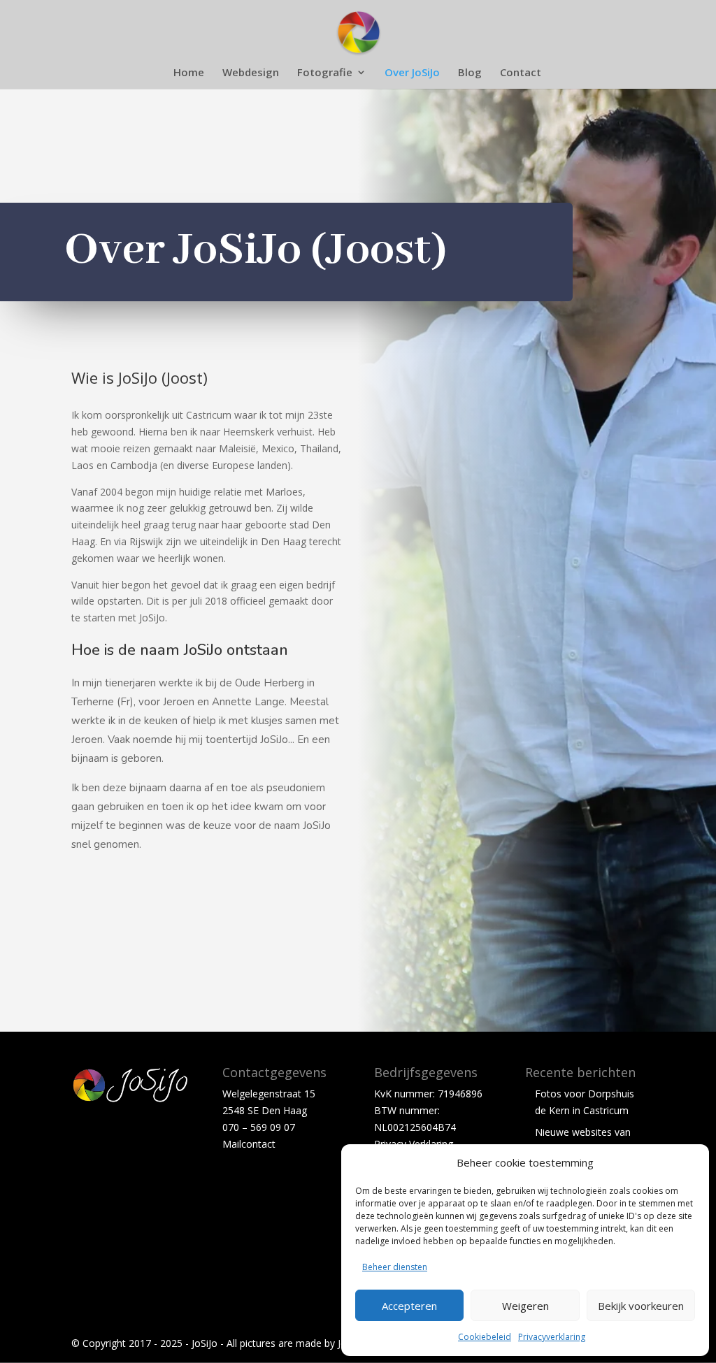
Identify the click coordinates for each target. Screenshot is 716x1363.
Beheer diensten (394, 1267)
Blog (470, 73)
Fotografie (324, 73)
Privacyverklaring (551, 1337)
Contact (520, 73)
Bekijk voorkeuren (641, 1306)
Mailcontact (248, 1144)
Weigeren (525, 1306)
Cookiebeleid (484, 1337)
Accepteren (409, 1306)
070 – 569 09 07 (258, 1127)
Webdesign (250, 73)
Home (188, 73)
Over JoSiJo (412, 73)
